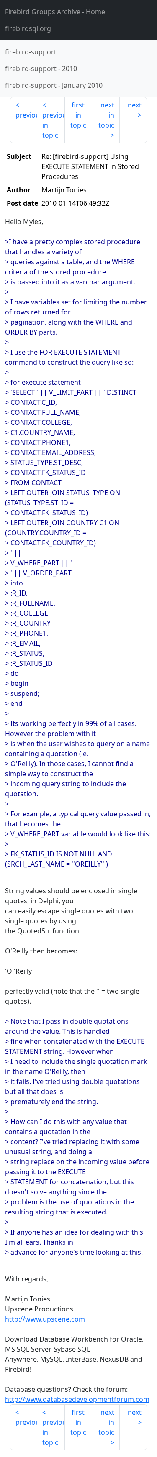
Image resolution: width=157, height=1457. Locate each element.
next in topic (106, 115)
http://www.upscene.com (45, 1319)
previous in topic (53, 125)
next (135, 105)
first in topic (78, 115)
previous (26, 115)
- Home (55, 11)
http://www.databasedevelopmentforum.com (77, 1399)
